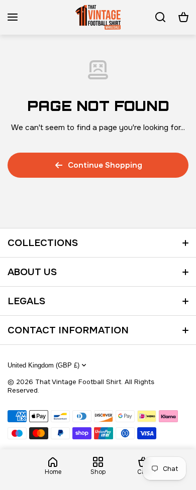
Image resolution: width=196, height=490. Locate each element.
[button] (183, 17)
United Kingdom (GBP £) (43, 365)
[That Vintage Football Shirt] (98, 17)
